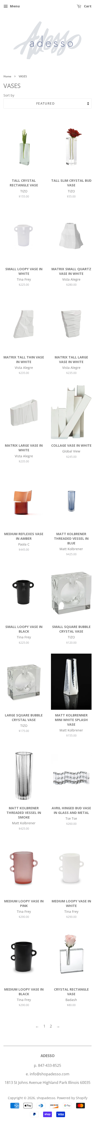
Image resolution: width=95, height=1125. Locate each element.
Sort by (8, 95)
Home (7, 76)
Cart (87, 6)
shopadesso (46, 1098)
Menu (14, 6)
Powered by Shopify (72, 1098)
